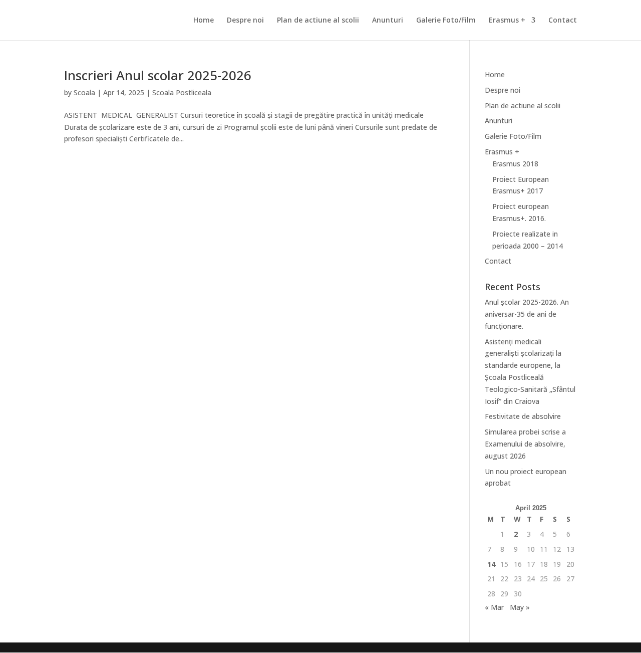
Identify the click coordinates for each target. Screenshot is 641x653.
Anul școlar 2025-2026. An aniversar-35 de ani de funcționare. (527, 314)
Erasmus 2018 (515, 163)
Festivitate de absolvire (523, 416)
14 (491, 564)
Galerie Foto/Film (446, 21)
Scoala (84, 92)
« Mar (494, 607)
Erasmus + (507, 21)
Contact (562, 21)
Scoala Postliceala (181, 92)
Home (203, 21)
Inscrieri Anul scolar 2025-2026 (157, 75)
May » (520, 607)
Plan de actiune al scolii (318, 21)
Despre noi (245, 21)
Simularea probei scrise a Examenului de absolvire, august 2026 (525, 444)
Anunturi (387, 21)
